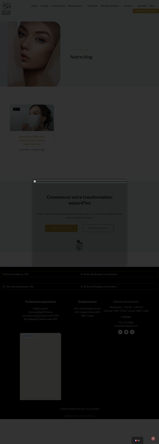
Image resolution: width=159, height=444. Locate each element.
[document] (79, 222)
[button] (126, 2)
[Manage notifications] (153, 439)
